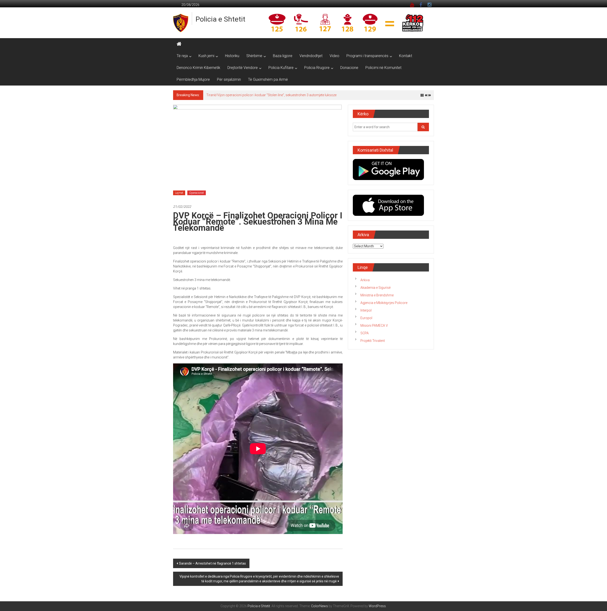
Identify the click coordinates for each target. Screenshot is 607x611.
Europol (366, 318)
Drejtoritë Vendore (242, 67)
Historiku (232, 56)
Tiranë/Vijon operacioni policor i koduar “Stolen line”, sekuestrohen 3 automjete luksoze (271, 95)
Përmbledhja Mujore (193, 79)
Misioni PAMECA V (374, 325)
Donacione (349, 67)
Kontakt (405, 56)
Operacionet (196, 193)
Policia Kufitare (281, 67)
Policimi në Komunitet (383, 67)
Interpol (366, 310)
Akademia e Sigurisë (375, 288)
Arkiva (365, 280)
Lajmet (179, 193)
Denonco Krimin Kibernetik (198, 67)
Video (334, 56)
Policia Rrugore (317, 67)
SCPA (364, 333)
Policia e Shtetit (220, 19)
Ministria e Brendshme (377, 295)
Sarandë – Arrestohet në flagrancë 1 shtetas (212, 563)
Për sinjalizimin (229, 79)
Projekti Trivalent (372, 341)
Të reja (182, 56)
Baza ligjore (282, 56)
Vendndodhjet (310, 56)
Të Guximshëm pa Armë (268, 79)
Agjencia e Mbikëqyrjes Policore (383, 303)
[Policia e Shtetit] (179, 44)
